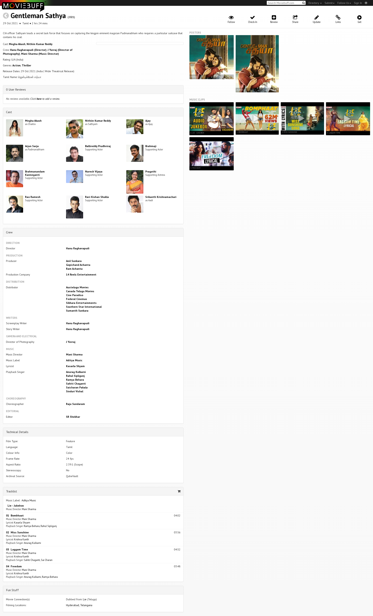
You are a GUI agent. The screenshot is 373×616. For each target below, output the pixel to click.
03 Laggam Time (17, 549)
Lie (84, 599)
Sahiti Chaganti (76, 383)
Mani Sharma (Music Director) (40, 53)
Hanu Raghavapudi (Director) (28, 50)
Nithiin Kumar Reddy (39, 44)
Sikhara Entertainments (81, 303)
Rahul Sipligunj (75, 376)
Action (16, 65)
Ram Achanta (74, 268)
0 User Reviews (16, 89)
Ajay (148, 120)
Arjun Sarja (32, 146)
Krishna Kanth (21, 539)
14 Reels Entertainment (81, 274)
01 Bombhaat (15, 515)
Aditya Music (74, 360)
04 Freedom (14, 566)
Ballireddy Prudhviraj (98, 146)
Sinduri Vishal (74, 391)
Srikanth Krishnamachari (160, 197)
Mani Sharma (74, 354)
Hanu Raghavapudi (77, 248)
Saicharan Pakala (77, 387)
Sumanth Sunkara (77, 310)
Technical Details (17, 432)
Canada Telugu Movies (80, 291)
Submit (329, 3)
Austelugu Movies (77, 287)
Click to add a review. (45, 99)
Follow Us (343, 3)
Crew (9, 232)
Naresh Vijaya (93, 171)
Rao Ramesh (32, 197)
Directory (314, 3)
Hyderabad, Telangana (79, 605)
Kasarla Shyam (75, 366)
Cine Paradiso (74, 295)
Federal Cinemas (76, 299)
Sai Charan (46, 559)
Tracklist (11, 491)
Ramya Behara (75, 379)
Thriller (26, 65)
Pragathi (150, 171)
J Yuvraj (70, 342)
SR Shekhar (73, 416)
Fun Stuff (12, 590)
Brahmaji (150, 146)
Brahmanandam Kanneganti (35, 173)
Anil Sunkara (74, 261)
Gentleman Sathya (38, 15)
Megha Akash (17, 44)
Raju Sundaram (75, 404)
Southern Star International (84, 306)
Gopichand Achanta (78, 265)
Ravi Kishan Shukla (97, 197)
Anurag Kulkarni (76, 372)
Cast (9, 112)
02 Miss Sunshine (17, 532)
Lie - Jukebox (15, 505)
